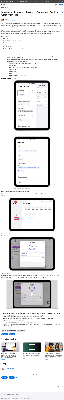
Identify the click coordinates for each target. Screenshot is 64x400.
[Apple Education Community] (7, 1)
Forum (36, 1)
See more (3, 359)
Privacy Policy (22, 398)
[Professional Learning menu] (28, 1)
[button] (32, 294)
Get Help (47, 1)
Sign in (61, 4)
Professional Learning (24, 1)
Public (15, 20)
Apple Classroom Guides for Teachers (13, 26)
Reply (13, 334)
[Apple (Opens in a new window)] (1, 394)
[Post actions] (61, 12)
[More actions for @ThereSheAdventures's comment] (16, 377)
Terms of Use (29, 398)
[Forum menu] (38, 1)
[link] (32, 106)
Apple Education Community (9, 394)
